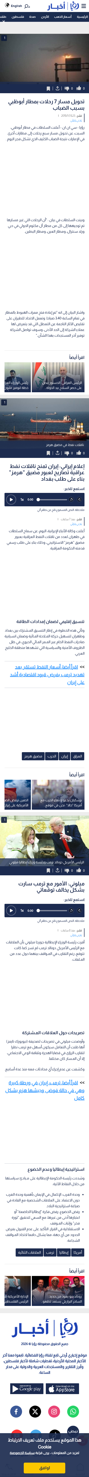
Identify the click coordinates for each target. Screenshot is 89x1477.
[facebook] (16, 1412)
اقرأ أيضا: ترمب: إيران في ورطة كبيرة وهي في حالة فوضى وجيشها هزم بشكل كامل (44, 1090)
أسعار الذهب (62, 16)
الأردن (45, 16)
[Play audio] (11, 499)
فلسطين (18, 16)
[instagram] (54, 1412)
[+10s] (79, 500)
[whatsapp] (73, 1412)
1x (22, 499)
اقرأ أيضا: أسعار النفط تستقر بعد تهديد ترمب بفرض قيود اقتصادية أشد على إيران (47, 674)
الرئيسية (82, 16)
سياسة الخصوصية (22, 1453)
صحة (32, 16)
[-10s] (71, 500)
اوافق (44, 1467)
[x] (35, 1412)
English (16, 6)
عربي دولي (76, 120)
